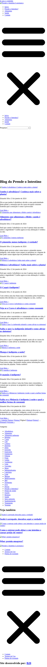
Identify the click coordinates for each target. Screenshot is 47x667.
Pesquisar (3, 128)
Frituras (7, 456)
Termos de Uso (10, 552)
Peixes (7, 487)
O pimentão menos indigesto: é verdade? (19, 242)
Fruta (6, 458)
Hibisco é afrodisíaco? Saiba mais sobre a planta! (23, 265)
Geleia (7, 460)
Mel (6, 480)
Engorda (8, 450)
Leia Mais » (4, 210)
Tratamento (9, 503)
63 (3, 422)
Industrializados (10, 470)
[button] (23, 65)
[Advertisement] (23, 153)
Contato (7, 15)
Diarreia (7, 446)
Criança (7, 444)
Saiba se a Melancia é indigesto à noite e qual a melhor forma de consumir (22, 400)
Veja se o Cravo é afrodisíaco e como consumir (21, 308)
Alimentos (8, 11)
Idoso (7, 468)
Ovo (6, 485)
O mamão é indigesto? (10, 374)
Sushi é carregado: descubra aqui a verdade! (21, 519)
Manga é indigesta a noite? (12, 352)
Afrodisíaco (9, 431)
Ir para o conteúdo (6, 1)
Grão (6, 464)
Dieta (6, 448)
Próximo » (11, 422)
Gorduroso (8, 462)
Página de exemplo (11, 554)
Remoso (7, 495)
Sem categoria (10, 499)
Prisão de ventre (10, 491)
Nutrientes (8, 483)
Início (7, 7)
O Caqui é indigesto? (10, 287)
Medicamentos (10, 478)
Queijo (7, 493)
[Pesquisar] (30, 128)
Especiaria (8, 452)
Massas (7, 476)
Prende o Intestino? (11, 9)
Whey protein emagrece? (11, 541)
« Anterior (3, 420)
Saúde (7, 13)
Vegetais (8, 505)
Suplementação (10, 501)
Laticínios (8, 472)
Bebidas (7, 437)
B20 (29, 663)
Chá (6, 442)
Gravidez (8, 466)
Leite (6, 474)
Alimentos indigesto (12, 435)
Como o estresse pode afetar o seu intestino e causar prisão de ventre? (20, 531)
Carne (7, 439)
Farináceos (8, 454)
